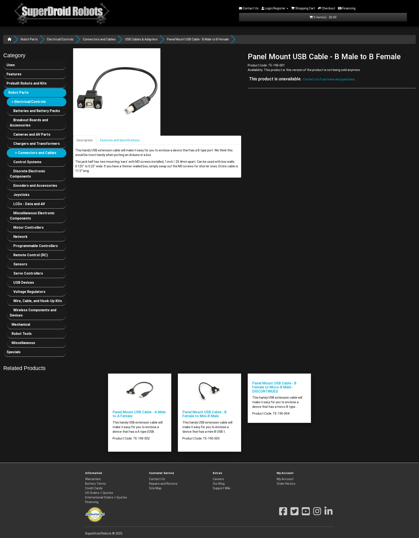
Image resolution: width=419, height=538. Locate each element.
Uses (11, 65)
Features (14, 74)
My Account (285, 479)
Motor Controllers (28, 227)
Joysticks (21, 195)
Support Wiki (221, 488)
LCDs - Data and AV (29, 204)
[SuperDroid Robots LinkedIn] (328, 513)
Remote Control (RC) (30, 255)
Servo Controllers (28, 273)
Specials (14, 352)
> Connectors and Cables (35, 153)
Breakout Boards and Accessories (29, 122)
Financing (91, 502)
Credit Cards (94, 488)
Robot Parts (29, 39)
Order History (286, 483)
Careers (218, 479)
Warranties (93, 479)
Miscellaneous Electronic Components (32, 215)
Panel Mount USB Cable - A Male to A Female (139, 414)
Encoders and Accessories (35, 185)
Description (85, 140)
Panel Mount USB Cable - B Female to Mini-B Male (204, 414)
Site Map (155, 488)
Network (20, 237)
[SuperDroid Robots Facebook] (283, 513)
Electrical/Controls (60, 39)
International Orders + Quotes (106, 497)
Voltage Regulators (29, 292)
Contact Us (157, 479)
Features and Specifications (120, 140)
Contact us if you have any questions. (329, 79)
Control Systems (27, 162)
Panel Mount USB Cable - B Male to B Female (198, 39)
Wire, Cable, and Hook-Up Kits (37, 301)
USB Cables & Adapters (141, 39)
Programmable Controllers (35, 246)
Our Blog (219, 483)
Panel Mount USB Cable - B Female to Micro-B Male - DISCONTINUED (274, 387)
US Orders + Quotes (99, 493)
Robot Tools (22, 334)
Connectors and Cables (99, 39)
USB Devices (23, 282)
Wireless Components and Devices (33, 312)
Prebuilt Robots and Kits (27, 83)
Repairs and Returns (163, 483)
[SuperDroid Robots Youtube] (306, 513)
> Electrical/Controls (29, 102)
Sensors (20, 264)
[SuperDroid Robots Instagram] (317, 513)
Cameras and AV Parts (31, 134)
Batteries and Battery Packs (36, 111)
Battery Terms (95, 483)
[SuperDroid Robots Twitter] (294, 513)
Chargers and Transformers (36, 144)
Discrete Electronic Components (27, 173)
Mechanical (21, 324)
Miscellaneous (23, 343)
